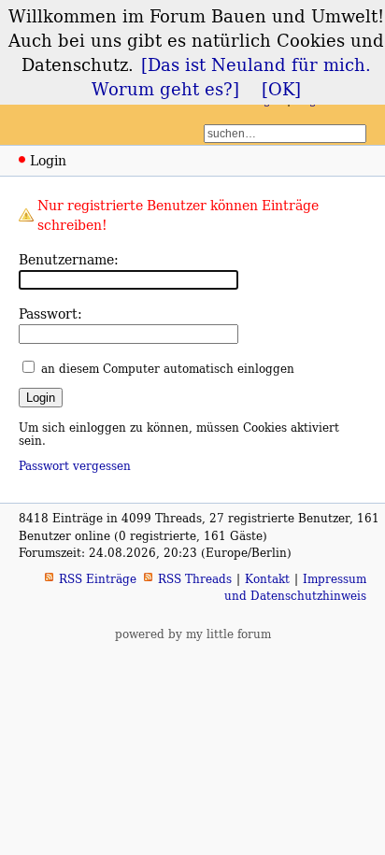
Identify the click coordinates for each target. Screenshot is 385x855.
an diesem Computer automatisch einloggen (167, 369)
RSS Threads (195, 579)
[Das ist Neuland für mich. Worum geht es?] (231, 76)
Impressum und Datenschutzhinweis (295, 587)
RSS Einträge (97, 579)
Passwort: (50, 313)
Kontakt (267, 579)
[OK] (281, 89)
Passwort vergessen (75, 466)
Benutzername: (69, 259)
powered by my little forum (193, 634)
